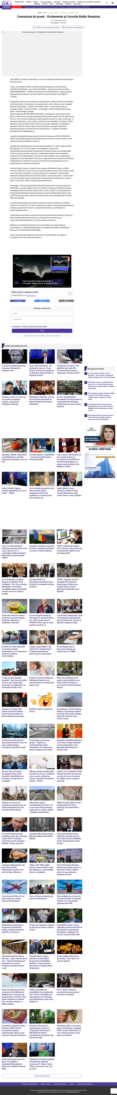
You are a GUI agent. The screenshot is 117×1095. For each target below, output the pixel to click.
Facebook (19, 300)
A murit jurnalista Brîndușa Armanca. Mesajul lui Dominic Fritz (14, 368)
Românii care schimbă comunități (88, 2)
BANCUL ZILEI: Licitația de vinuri (40, 710)
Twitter (43, 300)
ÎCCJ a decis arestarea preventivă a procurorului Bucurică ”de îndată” (68, 992)
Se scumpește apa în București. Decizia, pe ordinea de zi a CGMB (66, 648)
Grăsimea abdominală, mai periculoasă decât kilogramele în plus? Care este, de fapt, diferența (13, 868)
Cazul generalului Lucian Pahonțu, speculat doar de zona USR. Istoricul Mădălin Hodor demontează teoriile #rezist (69, 838)
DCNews (6, 5)
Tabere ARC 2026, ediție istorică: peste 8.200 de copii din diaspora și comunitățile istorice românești (41, 868)
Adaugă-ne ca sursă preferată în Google (47, 27)
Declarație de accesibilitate (85, 1084)
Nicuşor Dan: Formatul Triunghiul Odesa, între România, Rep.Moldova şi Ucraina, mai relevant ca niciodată (13, 776)
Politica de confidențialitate (30, 1084)
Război (35, 2)
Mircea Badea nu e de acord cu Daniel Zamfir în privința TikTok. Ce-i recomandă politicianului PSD (69, 899)
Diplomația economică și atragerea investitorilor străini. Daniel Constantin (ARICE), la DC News (13, 928)
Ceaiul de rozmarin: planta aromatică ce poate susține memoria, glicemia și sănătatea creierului (13, 619)
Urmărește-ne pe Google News (75, 27)
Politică (28, 2)
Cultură (44, 4)
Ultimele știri (19, 2)
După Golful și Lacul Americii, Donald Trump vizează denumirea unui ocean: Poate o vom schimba (69, 491)
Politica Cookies (45, 1084)
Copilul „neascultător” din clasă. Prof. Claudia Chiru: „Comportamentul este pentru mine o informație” (40, 650)
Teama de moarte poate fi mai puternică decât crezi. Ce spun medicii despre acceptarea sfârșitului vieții (14, 743)
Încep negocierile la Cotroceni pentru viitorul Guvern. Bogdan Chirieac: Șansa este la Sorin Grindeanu (100, 417)
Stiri (45, 12)
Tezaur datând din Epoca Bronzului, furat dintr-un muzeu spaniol (68, 958)
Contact (71, 1084)
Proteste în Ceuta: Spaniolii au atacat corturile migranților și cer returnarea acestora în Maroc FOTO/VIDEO (14, 651)
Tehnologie (59, 4)
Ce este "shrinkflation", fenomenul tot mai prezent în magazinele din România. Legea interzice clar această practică (69, 402)
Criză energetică (46, 2)
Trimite (42, 331)
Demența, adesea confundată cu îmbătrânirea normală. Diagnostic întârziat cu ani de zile (14, 458)
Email (68, 300)
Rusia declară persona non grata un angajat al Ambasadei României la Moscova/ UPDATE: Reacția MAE (14, 1064)
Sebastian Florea (61, 20)
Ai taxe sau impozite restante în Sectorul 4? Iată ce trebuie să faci (41, 927)
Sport (51, 4)
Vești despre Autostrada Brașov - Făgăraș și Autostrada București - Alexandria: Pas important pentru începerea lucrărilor (41, 745)
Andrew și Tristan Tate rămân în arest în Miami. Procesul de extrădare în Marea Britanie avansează (13, 712)
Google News (31, 295)
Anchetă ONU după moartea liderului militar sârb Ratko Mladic (41, 836)
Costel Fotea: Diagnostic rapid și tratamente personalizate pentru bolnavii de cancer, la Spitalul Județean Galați (69, 619)
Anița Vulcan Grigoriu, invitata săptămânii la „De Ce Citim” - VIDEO (14, 490)
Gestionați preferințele (59, 1084)
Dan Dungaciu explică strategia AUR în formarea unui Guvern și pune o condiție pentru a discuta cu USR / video (101, 396)
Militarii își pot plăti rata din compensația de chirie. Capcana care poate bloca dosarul (69, 806)
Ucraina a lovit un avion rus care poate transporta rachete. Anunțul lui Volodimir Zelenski (14, 400)
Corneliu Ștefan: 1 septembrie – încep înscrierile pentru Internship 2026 (41, 457)
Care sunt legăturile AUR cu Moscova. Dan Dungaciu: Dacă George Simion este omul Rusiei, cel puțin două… (55, 7)
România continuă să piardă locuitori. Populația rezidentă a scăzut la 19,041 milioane (41, 548)
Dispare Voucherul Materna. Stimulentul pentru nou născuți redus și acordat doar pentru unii (41, 681)
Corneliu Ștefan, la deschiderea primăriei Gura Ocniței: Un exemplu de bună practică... (41, 583)
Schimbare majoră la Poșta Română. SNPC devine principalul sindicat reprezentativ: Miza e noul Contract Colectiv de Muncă (14, 1030)
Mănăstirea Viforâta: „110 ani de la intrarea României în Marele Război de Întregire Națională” (41, 400)
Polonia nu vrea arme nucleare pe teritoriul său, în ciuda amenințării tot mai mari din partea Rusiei (14, 806)
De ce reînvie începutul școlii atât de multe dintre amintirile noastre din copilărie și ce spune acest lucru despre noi (41, 493)
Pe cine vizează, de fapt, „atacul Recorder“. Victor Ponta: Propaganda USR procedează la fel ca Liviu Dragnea (101, 375)
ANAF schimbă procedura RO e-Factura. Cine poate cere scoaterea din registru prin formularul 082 (69, 549)
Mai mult (78, 4)
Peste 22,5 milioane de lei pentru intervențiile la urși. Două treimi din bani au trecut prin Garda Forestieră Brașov (69, 682)
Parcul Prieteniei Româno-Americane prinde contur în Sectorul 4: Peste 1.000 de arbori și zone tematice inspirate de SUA (69, 870)
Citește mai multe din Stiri (42, 1076)
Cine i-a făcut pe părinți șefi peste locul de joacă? (41, 897)
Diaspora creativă (69, 2)
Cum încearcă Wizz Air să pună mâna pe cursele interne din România (13, 898)
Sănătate (37, 4)
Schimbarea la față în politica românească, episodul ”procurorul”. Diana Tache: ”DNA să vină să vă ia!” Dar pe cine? (42, 1064)
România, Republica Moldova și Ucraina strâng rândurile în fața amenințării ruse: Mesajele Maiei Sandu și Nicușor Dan (69, 745)
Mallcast (68, 4)
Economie (57, 2)
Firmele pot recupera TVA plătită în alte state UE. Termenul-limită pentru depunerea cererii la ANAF (68, 369)
